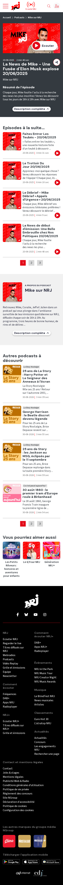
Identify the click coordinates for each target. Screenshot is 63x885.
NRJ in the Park (43, 669)
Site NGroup (10, 798)
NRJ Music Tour (43, 673)
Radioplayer (10, 707)
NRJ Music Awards (45, 682)
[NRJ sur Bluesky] (26, 614)
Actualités (40, 738)
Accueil (7, 17)
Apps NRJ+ (40, 647)
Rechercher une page (46, 754)
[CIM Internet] (23, 873)
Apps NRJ (8, 702)
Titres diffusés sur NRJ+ (13, 727)
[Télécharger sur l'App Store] (31, 861)
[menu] (5, 6)
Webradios (9, 655)
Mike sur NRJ (34, 17)
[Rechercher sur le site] (48, 6)
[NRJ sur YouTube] (36, 614)
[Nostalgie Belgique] (24, 841)
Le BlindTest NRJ (44, 696)
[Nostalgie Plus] (40, 841)
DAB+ (6, 698)
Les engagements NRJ (45, 748)
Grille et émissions (14, 668)
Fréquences (9, 694)
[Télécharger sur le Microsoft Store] (51, 861)
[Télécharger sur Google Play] (11, 861)
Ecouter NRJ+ (11, 721)
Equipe (7, 672)
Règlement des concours (17, 793)
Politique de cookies (15, 806)
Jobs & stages (11, 773)
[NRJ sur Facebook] (18, 614)
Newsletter (10, 676)
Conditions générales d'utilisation (23, 785)
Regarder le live (12, 643)
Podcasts (19, 17)
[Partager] (56, 62)
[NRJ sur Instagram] (44, 614)
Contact (8, 768)
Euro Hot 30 (41, 719)
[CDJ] (40, 873)
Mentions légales (13, 777)
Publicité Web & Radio (16, 781)
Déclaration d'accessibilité (18, 802)
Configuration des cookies (18, 810)
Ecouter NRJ (10, 639)
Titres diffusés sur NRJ (13, 649)
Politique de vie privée (16, 789)
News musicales (43, 700)
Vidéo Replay (10, 663)
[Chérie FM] (9, 841)
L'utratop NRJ (42, 723)
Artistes (39, 704)
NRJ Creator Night (45, 677)
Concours (40, 742)
